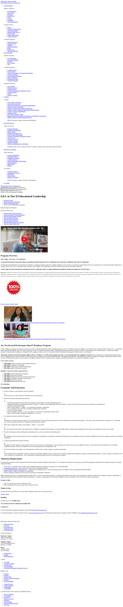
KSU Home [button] (4, 3)
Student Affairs (11, 132)
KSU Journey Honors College (15, 114)
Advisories (7, 597)
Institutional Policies (12, 156)
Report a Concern (8, 599)
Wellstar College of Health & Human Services (19, 117)
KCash (9, 17)
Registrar (6, 580)
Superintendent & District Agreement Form (15, 469)
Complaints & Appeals (13, 158)
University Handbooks (13, 155)
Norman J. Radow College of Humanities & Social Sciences (23, 110)
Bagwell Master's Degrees (11, 218)
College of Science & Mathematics (16, 111)
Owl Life (9, 19)
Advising (9, 45)
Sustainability (7, 587)
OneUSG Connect (12, 95)
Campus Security (8, 584)
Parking (6, 555)
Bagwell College (8, 200)
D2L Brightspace (11, 11)
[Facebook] (63, 524)
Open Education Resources (14, 76)
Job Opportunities (8, 581)
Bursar (9, 48)
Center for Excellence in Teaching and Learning (20, 73)
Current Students (8, 5)
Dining (9, 27)
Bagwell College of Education (15, 107)
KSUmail (9, 14)
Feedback (6, 600)
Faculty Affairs (11, 71)
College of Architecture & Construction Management (21, 105)
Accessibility (7, 588)
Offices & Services (9, 123)
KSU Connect (11, 63)
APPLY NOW (14, 304)
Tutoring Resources (12, 42)
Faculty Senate (11, 176)
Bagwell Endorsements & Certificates (14, 222)
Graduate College (12, 113)
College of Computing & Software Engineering (19, 108)
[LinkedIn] (63, 527)
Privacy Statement (9, 594)
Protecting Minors (12, 162)
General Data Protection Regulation (16, 161)
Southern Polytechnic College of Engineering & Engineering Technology (26, 116)
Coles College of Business (14, 102)
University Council (12, 171)
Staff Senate (10, 174)
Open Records (8, 602)
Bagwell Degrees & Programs (12, 202)
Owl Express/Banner (12, 60)
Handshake (10, 20)
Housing (6, 575)
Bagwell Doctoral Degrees (11, 221)
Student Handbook (12, 46)
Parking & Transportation (14, 29)
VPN (8, 64)
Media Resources (8, 556)
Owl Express (10, 13)
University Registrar (12, 51)
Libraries (6, 574)
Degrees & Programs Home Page (13, 213)
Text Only (6, 605)
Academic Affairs (12, 70)
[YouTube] (63, 530)
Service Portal (11, 33)
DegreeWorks (11, 16)
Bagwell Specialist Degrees (11, 203)
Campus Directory (12, 36)
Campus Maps (8, 553)
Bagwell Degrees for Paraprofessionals (14, 215)
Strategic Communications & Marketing (17, 144)
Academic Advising (12, 141)
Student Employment (12, 35)
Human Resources (12, 88)
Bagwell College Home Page (11, 224)
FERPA (9, 165)
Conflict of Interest (12, 159)
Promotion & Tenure (12, 79)
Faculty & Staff (8, 52)
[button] (13, 187)
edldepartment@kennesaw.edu (89, 513)
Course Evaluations (12, 22)
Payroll (9, 94)
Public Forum (11, 164)
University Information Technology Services (19, 91)
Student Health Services (13, 32)
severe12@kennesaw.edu (36, 513)
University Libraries (12, 30)
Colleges (6, 97)
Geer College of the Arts (13, 104)
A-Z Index (7, 183)
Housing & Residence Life (14, 133)
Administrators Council (13, 173)
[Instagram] (63, 529)
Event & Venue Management (15, 135)
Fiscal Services (11, 138)
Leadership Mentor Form (10, 468)
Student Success (11, 43)
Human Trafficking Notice (11, 603)
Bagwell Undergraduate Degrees (12, 216)
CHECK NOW (5, 494)
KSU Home (4, 186)
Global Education (8, 585)
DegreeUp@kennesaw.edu (39, 510)
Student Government (12, 177)
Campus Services (11, 89)
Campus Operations (12, 142)
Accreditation (7, 596)
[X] (63, 526)
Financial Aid (10, 49)
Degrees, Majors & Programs (11, 578)
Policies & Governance (10, 149)
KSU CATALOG (5, 304)
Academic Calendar (9, 563)
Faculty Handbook (12, 77)
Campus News (8, 565)
